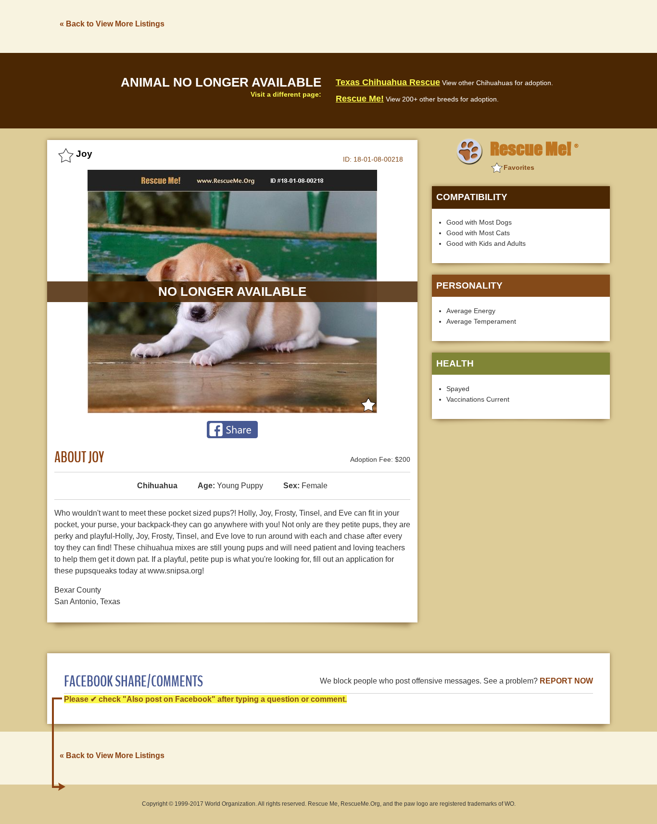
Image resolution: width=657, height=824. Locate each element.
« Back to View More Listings (112, 24)
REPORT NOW (566, 681)
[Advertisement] (435, 25)
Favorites (519, 167)
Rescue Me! (360, 98)
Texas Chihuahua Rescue (388, 82)
